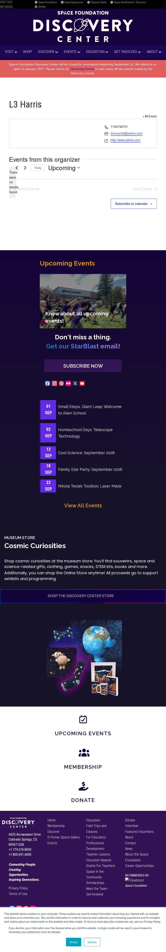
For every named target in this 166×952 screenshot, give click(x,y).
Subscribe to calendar (131, 204)
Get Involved (125, 52)
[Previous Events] (16, 167)
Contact (130, 843)
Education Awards (98, 860)
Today (38, 167)
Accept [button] (74, 942)
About (152, 52)
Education (95, 52)
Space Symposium (73, 2)
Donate (42, 6)
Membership (83, 767)
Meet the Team (96, 889)
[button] (83, 365)
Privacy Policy (18, 888)
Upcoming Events (82, 69)
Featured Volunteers (139, 832)
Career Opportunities (139, 866)
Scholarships (95, 883)
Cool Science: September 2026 (86, 453)
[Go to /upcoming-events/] (83, 301)
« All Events (150, 116)
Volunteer (132, 826)
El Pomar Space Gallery (64, 837)
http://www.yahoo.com (125, 140)
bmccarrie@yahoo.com (126, 133)
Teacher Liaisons (98, 854)
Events (70, 52)
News (129, 849)
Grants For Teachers (100, 866)
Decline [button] (92, 942)
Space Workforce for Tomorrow (129, 2)
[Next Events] (25, 167)
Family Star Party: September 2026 (90, 469)
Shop (27, 52)
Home (52, 820)
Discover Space (98, 2)
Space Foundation (47, 2)
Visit (9, 52)
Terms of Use (18, 894)
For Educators (96, 837)
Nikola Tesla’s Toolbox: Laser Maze (89, 486)
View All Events (83, 505)
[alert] (12, 182)
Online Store (75, 573)
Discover (46, 52)
